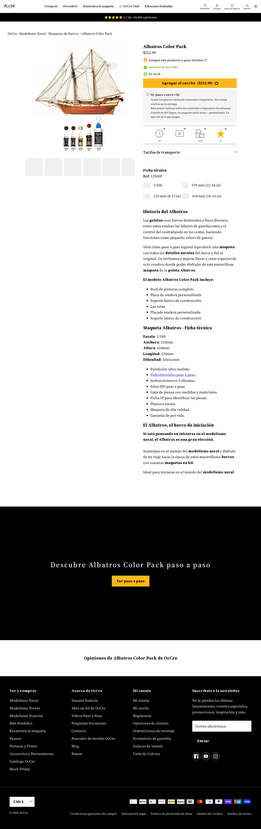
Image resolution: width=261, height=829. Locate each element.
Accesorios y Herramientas (32, 753)
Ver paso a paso (131, 580)
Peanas (15, 738)
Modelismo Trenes (25, 708)
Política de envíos (239, 814)
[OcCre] (9, 6)
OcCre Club (131, 6)
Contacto (78, 730)
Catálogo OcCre (22, 761)
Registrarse (142, 715)
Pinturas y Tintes (23, 746)
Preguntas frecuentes (88, 723)
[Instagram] (216, 756)
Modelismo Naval (24, 700)
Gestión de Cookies (210, 814)
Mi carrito (141, 708)
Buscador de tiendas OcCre (93, 738)
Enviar (203, 740)
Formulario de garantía (152, 738)
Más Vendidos (21, 723)
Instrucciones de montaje (153, 730)
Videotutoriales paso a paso (172, 374)
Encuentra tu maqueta (98, 6)
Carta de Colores (146, 753)
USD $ (18, 801)
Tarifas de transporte (161, 152)
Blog (75, 746)
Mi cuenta (141, 700)
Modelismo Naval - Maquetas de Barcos (49, 33)
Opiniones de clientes (151, 723)
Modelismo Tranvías (26, 715)
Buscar (77, 753)
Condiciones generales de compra (93, 814)
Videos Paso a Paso (86, 715)
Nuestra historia (84, 700)
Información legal (133, 814)
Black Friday (20, 768)
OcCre (12, 33)
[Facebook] (196, 756)
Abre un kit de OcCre (88, 708)
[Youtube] (206, 756)
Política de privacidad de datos (171, 814)
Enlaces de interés (148, 746)
